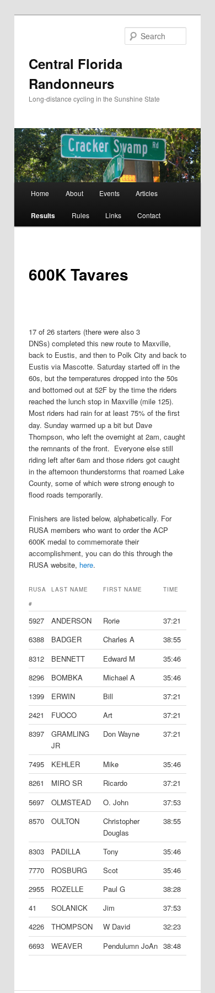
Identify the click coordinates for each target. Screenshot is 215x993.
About (74, 193)
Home (40, 193)
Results (43, 215)
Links (113, 215)
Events (109, 193)
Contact (148, 215)
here (86, 564)
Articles (147, 193)
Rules (80, 215)
